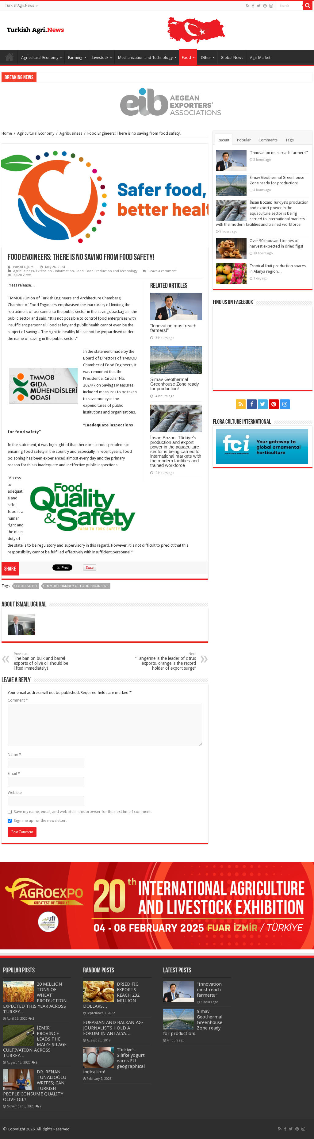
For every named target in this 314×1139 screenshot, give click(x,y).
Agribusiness (70, 133)
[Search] (307, 5)
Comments (268, 140)
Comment (18, 700)
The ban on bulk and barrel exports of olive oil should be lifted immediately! (41, 661)
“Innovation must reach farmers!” (173, 328)
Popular (244, 140)
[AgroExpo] (157, 905)
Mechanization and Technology (145, 57)
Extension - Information (55, 271)
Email (14, 773)
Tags (289, 140)
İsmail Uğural (23, 267)
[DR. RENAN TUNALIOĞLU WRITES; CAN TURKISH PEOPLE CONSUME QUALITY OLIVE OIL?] (18, 1079)
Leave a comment (163, 271)
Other (206, 57)
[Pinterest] (264, 6)
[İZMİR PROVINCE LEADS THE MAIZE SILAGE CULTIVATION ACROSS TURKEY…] (18, 1035)
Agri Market (260, 57)
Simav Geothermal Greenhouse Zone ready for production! (174, 384)
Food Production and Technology (111, 271)
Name (14, 754)
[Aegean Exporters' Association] (157, 101)
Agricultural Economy (39, 57)
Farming (75, 57)
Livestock (100, 57)
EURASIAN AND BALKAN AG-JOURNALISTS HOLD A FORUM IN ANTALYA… (113, 1028)
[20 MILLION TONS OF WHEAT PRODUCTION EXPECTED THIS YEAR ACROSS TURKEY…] (18, 991)
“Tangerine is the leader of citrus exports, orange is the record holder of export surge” (165, 661)
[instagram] (271, 6)
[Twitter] (258, 6)
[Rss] (247, 6)
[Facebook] (253, 6)
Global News (232, 57)
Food (186, 57)
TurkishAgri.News (19, 5)
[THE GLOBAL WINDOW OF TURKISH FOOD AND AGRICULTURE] (35, 29)
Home (9, 56)
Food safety (26, 586)
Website (15, 792)
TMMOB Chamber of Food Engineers (76, 586)
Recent (223, 140)
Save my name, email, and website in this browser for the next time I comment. (82, 811)
